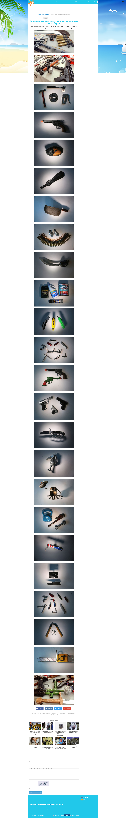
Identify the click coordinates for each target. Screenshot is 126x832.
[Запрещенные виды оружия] (73, 741)
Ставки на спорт (83, 2)
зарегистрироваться (46, 714)
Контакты (53, 804)
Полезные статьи (59, 804)
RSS (84, 799)
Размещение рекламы (41, 804)
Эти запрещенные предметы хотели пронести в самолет (47, 747)
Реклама (90, 2)
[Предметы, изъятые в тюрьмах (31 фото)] (73, 726)
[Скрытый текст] (46, 768)
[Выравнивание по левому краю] (36, 768)
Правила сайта (33, 804)
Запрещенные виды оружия (73, 746)
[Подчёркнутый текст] (33, 768)
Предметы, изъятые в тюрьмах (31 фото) (73, 731)
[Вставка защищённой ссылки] (43, 768)
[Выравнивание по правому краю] (39, 768)
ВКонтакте (85, 797)
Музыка (52, 2)
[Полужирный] (30, 768)
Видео (47, 2)
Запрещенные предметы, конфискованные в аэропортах (47, 732)
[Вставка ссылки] (42, 768)
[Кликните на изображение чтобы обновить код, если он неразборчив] (43, 786)
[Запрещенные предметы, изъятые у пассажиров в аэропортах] (35, 726)
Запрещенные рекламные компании (34, 746)
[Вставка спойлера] (51, 768)
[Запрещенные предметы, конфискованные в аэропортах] (47, 726)
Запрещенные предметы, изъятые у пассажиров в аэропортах (35, 732)
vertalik (58, 18)
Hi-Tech (76, 2)
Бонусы (71, 2)
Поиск (48, 804)
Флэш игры (65, 2)
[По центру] (37, 768)
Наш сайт (30, 807)
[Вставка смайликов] (40, 768)
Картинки (41, 2)
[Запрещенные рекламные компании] (35, 741)
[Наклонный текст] (31, 768)
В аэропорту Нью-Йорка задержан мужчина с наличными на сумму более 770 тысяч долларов (60, 748)
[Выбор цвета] (45, 768)
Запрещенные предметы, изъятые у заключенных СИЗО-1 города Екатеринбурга (60, 733)
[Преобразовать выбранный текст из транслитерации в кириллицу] (49, 768)
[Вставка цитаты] (48, 768)
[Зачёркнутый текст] (34, 768)
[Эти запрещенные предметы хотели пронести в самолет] (47, 741)
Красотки (58, 2)
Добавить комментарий (35, 793)
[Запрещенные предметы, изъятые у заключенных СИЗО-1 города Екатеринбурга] (60, 726)
